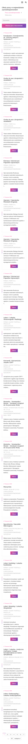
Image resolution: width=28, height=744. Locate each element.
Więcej (14, 68)
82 (12, 738)
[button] (26, 2)
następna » (17, 738)
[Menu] (22, 2)
